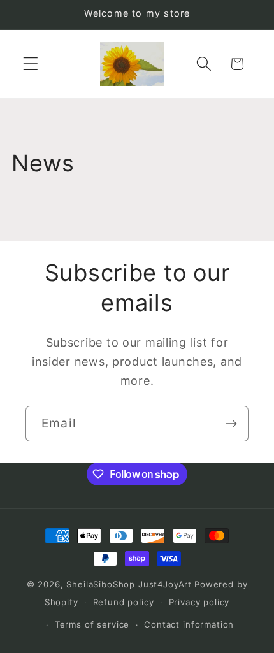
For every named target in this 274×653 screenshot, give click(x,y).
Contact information (189, 624)
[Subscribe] (231, 423)
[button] (31, 64)
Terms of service (92, 624)
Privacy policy (199, 602)
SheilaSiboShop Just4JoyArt (129, 584)
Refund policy (123, 602)
